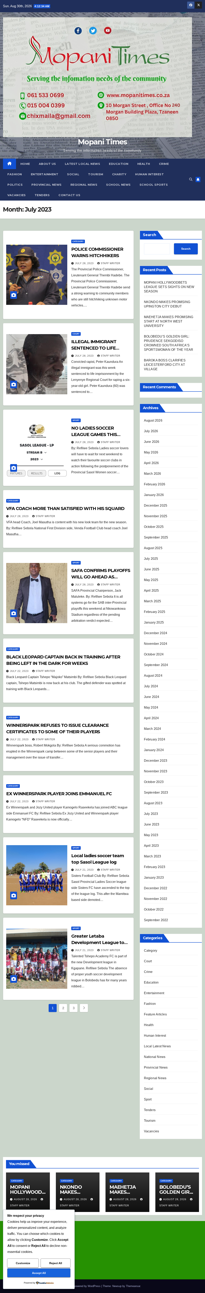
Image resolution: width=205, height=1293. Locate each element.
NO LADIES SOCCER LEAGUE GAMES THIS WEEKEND (94, 434)
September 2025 (156, 537)
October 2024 (154, 654)
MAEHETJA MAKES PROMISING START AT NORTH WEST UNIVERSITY (168, 321)
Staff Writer (110, 263)
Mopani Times (102, 141)
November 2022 (155, 899)
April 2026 (151, 463)
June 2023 (151, 824)
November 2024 (155, 643)
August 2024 (153, 675)
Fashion (14, 174)
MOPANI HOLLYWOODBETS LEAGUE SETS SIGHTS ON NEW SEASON (169, 287)
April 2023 (151, 845)
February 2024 (154, 739)
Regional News (83, 185)
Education (119, 164)
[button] (190, 179)
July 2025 (151, 558)
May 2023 (151, 835)
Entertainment (44, 174)
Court (75, 334)
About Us (47, 164)
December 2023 (155, 760)
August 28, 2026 (26, 1199)
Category (78, 241)
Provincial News (46, 185)
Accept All (39, 1273)
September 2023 (156, 792)
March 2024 (152, 728)
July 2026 (151, 431)
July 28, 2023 (84, 263)
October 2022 (154, 909)
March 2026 (152, 473)
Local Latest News (157, 1046)
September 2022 (156, 920)
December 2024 (155, 633)
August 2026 (153, 420)
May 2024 (151, 707)
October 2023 (154, 782)
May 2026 (151, 452)
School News (118, 185)
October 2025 (154, 526)
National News (155, 1057)
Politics (15, 185)
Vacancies (16, 195)
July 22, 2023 (19, 671)
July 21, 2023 (84, 869)
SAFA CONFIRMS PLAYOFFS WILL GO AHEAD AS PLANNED (100, 577)
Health (143, 164)
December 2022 (155, 888)
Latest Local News (82, 164)
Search (149, 235)
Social (73, 174)
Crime (164, 164)
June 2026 (151, 441)
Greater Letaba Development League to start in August (97, 942)
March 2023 (152, 856)
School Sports (154, 185)
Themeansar (133, 1286)
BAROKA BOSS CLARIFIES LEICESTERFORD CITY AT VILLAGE (165, 365)
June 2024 (151, 697)
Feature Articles (155, 1014)
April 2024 (151, 718)
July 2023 (151, 813)
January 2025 (154, 622)
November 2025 (155, 516)
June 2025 (151, 569)
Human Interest (149, 174)
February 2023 (154, 867)
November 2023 (155, 771)
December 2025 (155, 505)
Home (25, 164)
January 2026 (154, 495)
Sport (75, 420)
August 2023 (153, 803)
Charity (119, 174)
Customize (23, 1263)
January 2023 (154, 877)
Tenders (42, 195)
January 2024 (154, 750)
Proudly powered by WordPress (82, 1286)
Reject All (55, 1263)
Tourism (95, 174)
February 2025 (154, 612)
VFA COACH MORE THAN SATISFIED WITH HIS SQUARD (65, 508)
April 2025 (151, 590)
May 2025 (151, 580)
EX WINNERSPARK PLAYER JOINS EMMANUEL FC (59, 793)
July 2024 (151, 686)
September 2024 (156, 665)
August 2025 (153, 548)
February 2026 (154, 484)
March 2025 (152, 601)
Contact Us (69, 195)
